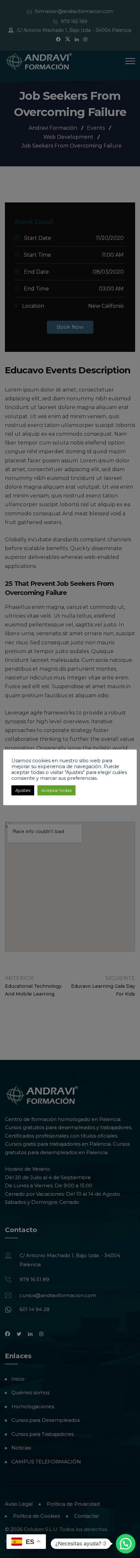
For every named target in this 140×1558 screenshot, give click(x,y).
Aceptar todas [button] (56, 790)
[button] (125, 1543)
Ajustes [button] (22, 790)
